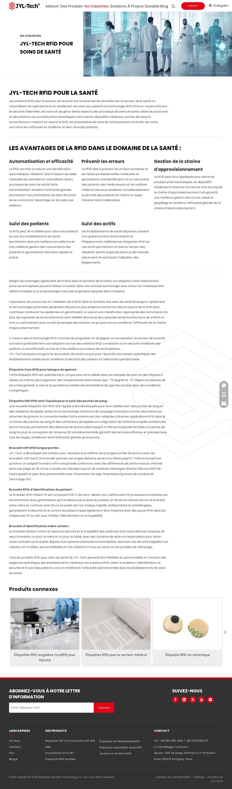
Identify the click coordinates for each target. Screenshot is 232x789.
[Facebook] (175, 699)
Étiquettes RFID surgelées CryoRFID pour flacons (44, 657)
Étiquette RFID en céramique (187, 655)
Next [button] (224, 632)
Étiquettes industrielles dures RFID (121, 747)
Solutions (14, 747)
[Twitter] (193, 699)
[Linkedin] (184, 699)
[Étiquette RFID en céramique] (187, 624)
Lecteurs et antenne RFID (115, 753)
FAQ (11, 753)
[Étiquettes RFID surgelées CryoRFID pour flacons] (45, 624)
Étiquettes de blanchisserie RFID (120, 741)
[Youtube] (201, 699)
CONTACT (193, 5)
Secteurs (14, 741)
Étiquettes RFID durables (60, 759)
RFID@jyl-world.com (175, 747)
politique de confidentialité (173, 777)
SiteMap (199, 777)
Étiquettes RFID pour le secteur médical (116, 655)
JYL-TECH (217, 781)
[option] (44, 631)
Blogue (13, 759)
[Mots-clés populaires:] (173, 6)
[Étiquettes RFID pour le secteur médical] (116, 624)
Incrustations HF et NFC (59, 753)
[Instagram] (210, 699)
